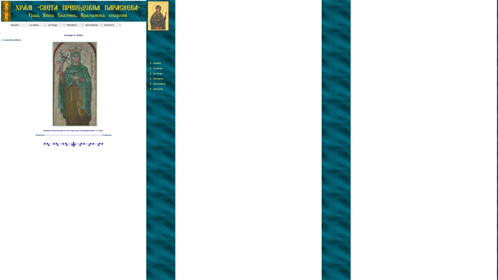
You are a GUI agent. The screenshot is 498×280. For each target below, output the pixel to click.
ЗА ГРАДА (52, 25)
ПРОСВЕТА (72, 25)
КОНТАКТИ (109, 25)
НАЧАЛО (15, 25)
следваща (107, 135)
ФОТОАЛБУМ (91, 25)
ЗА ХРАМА (34, 25)
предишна (40, 135)
